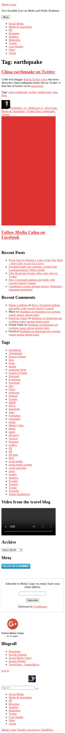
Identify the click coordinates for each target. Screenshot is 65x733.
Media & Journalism (20, 26)
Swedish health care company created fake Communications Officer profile (33, 268)
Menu (6, 17)
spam (12, 471)
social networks (17, 467)
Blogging (14, 33)
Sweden (13, 481)
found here (37, 86)
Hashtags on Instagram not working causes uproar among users (34, 313)
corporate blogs (17, 369)
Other (12, 49)
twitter (32, 92)
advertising (15, 350)
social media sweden (20, 464)
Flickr (12, 389)
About (12, 53)
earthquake (48, 111)
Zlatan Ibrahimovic (19, 494)
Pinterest (13, 441)
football (13, 395)
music (12, 431)
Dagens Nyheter (18, 373)
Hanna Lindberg (18, 305)
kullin (14, 108)
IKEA (12, 405)
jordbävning (44, 92)
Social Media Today (20, 657)
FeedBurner (40, 606)
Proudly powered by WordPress (35, 729)
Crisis (53, 108)
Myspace (14, 435)
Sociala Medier (17, 661)
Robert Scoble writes (35, 79)
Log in (5, 670)
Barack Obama (17, 356)
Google (13, 399)
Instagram (14, 409)
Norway (13, 438)
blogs (12, 363)
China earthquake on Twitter (28, 71)
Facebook (14, 382)
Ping (4, 95)
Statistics (14, 36)
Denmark (14, 376)
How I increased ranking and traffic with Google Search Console (32, 281)
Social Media (16, 23)
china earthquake (18, 92)
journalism (15, 415)
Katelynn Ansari (18, 318)
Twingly (13, 484)
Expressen (14, 379)
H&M (12, 402)
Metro (12, 428)
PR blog (13, 454)
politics (13, 445)
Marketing (14, 39)
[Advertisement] (28, 170)
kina (55, 92)
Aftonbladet (15, 353)
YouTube (14, 490)
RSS (11, 458)
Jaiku (12, 412)
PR (10, 30)
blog (11, 359)
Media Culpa (8, 4)
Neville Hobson (18, 654)
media (12, 422)
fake (11, 386)
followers (14, 392)
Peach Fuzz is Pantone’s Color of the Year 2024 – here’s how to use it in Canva (36, 262)
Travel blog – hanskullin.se (24, 664)
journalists (14, 418)
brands (12, 366)
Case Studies (16, 46)
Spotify (13, 474)
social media (16, 461)
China (37, 111)
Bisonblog (14, 651)
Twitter (13, 43)
